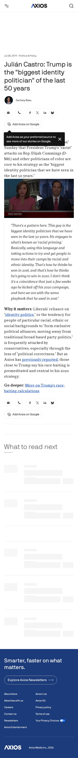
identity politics (19, 315)
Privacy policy (43, 707)
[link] (8, 112)
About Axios (10, 694)
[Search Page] (71, 5)
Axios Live (41, 694)
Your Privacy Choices (47, 720)
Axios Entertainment (15, 727)
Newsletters (11, 720)
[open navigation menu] (6, 5)
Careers (8, 707)
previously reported (40, 360)
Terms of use (43, 714)
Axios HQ (40, 700)
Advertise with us (13, 700)
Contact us (10, 714)
